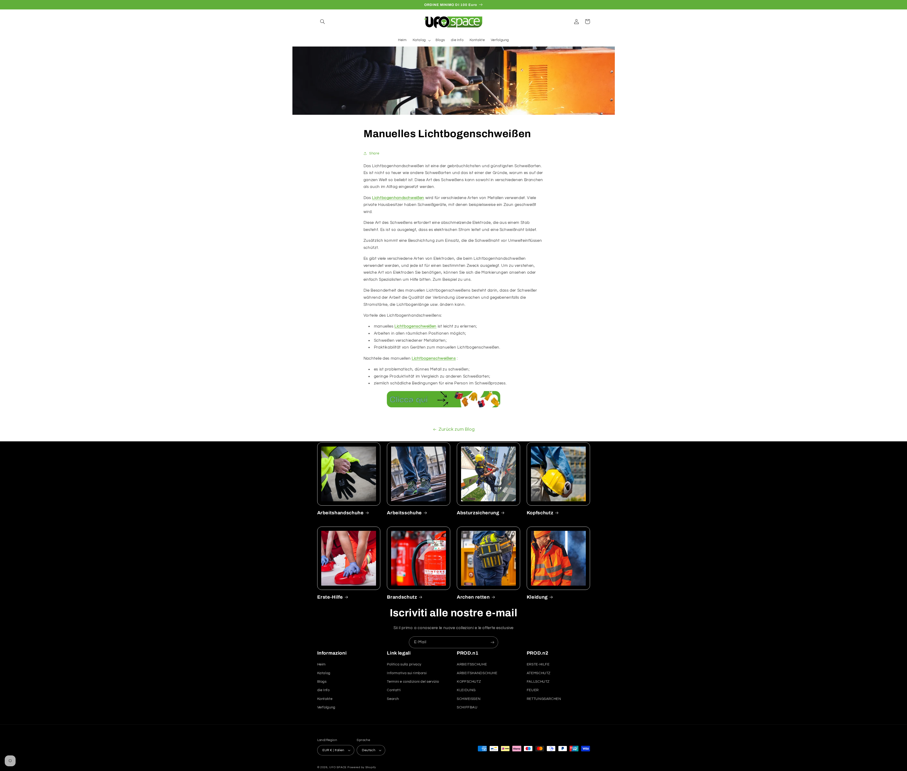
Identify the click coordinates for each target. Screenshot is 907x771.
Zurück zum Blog (457, 429)
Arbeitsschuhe (404, 512)
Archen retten (473, 597)
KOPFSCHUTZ (469, 681)
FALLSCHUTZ (538, 681)
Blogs (322, 681)
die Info (323, 690)
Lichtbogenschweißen (415, 326)
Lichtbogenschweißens (434, 358)
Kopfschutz (540, 512)
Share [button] (374, 153)
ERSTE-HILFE (538, 664)
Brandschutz (402, 597)
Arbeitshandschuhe (340, 512)
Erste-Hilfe (330, 597)
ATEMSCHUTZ (539, 673)
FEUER (533, 690)
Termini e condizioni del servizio (413, 681)
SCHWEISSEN (468, 699)
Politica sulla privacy (404, 664)
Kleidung (537, 597)
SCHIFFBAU (467, 707)
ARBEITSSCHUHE (472, 664)
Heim (321, 664)
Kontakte (325, 699)
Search (393, 699)
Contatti (394, 690)
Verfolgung (326, 707)
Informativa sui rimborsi (407, 673)
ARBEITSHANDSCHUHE (477, 673)
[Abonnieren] (492, 642)
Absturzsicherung (478, 512)
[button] (322, 21)
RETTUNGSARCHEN (544, 699)
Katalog (323, 673)
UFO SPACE (338, 767)
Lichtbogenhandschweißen (398, 198)
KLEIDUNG (466, 690)
